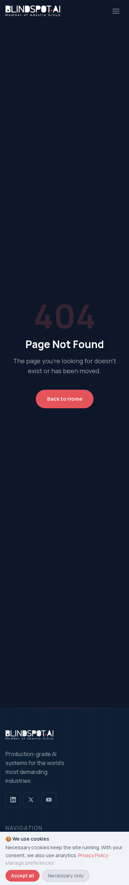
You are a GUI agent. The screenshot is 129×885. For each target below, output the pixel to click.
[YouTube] (48, 799)
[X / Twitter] (31, 799)
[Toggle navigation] (115, 11)
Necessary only (66, 875)
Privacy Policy (93, 855)
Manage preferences (30, 863)
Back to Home (64, 398)
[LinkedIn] (13, 799)
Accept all (22, 875)
